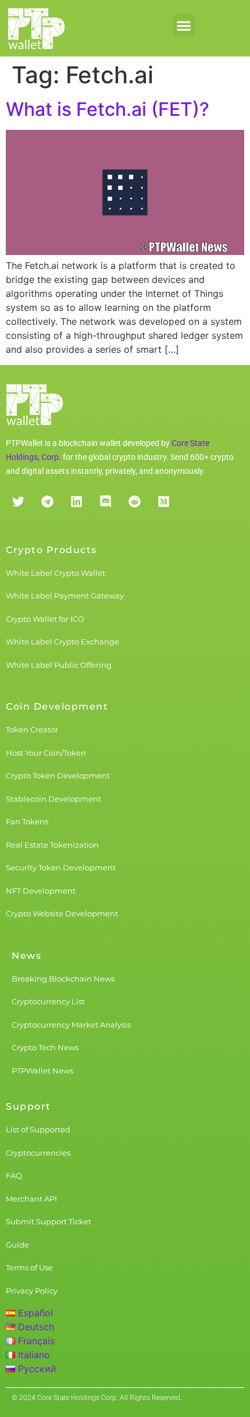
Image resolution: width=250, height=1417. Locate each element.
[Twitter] (18, 502)
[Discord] (105, 502)
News (26, 955)
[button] (184, 25)
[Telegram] (47, 502)
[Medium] (163, 502)
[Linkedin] (76, 502)
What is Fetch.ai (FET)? (107, 109)
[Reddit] (134, 502)
